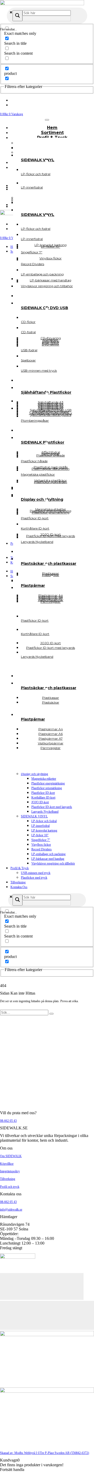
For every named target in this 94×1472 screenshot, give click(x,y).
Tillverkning (18, 882)
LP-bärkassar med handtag (47, 859)
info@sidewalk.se (11, 1209)
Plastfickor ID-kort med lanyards (51, 807)
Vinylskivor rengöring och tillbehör (53, 863)
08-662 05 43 (8, 1121)
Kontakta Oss (18, 887)
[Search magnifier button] (17, 15)
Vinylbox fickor (41, 844)
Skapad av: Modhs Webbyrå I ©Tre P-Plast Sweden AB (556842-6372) (44, 1453)
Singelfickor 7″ (40, 840)
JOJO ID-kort (40, 802)
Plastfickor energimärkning (48, 783)
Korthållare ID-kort (43, 797)
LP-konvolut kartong (44, 830)
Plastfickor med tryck (34, 877)
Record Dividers (41, 849)
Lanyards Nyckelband (44, 811)
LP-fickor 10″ (40, 835)
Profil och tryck (9, 1187)
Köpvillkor (7, 1164)
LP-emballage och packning (48, 854)
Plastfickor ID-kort (43, 793)
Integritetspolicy (10, 1171)
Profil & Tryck (19, 868)
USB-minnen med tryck (35, 873)
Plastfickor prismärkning (46, 788)
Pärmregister (50, 748)
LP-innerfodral (40, 826)
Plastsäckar (50, 702)
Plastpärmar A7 (51, 598)
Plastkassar (50, 573)
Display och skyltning (34, 774)
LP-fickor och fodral (44, 821)
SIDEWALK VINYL (34, 816)
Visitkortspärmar (50, 600)
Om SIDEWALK (11, 1156)
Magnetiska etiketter (43, 778)
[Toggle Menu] (47, 120)
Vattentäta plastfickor (50, 480)
